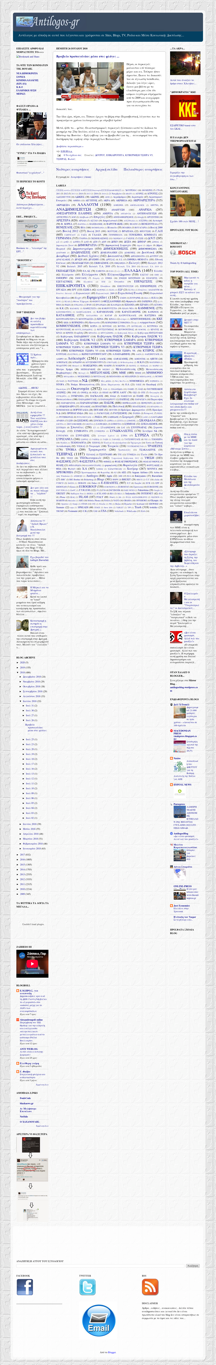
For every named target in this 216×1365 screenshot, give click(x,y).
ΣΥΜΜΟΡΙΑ (99, 431)
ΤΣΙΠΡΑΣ (61, 159)
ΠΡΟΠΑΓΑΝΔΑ (75, 413)
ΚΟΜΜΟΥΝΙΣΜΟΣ (68, 326)
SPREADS (83, 507)
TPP (129, 507)
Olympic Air (156, 500)
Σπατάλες (77, 427)
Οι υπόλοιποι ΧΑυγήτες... (30, 144)
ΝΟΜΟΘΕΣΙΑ (136, 380)
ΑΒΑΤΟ (128, 193)
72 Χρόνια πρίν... (35, 356)
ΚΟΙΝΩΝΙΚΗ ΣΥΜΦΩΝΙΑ (117, 322)
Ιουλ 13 (30, 773)
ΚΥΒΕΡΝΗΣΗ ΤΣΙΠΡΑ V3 (108, 347)
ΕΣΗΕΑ (87, 289)
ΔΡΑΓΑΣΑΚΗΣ (63, 259)
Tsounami (72, 511)
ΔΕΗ (95, 241)
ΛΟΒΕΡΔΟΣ (62, 362)
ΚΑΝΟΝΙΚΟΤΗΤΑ (63, 312)
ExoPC (73, 490)
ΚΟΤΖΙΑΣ (107, 326)
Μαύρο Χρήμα (64, 369)
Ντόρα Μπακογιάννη (82, 384)
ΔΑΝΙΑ (76, 241)
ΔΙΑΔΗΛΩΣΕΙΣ (80, 252)
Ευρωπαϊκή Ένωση (130, 293)
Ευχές (78, 297)
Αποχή (140, 217)
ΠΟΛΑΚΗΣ (85, 406)
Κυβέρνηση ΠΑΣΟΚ (110, 336)
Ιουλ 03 (30, 813)
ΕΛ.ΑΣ (86, 270)
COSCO (59, 483)
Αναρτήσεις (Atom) (81, 176)
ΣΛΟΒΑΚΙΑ (101, 423)
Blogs (100, 479)
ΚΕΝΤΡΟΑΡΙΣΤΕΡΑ (65, 318)
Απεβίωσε (84, 217)
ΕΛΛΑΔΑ (133, 270)
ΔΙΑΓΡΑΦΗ (61, 252)
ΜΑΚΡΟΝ (120, 365)
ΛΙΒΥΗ (153, 358)
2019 (22, 667)
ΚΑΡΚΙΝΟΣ (153, 311)
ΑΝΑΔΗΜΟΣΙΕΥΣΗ (73, 209)
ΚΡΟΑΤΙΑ (93, 333)
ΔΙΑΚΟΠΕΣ (129, 252)
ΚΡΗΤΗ (69, 332)
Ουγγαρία (154, 392)
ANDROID (78, 476)
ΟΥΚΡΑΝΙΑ (77, 395)
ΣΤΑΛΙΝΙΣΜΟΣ (108, 427)
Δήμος (149, 245)
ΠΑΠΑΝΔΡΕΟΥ (107, 399)
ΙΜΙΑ (58, 304)
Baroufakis (157, 475)
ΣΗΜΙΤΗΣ (131, 420)
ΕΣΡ (120, 289)
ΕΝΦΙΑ (108, 278)
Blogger (112, 1352)
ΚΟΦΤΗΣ (142, 329)
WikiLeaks (131, 511)
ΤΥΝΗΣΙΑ (131, 454)
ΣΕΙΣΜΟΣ (82, 420)
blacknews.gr (26, 1103)
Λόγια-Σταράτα (183, 866)
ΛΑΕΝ (138, 354)
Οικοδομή (151, 384)
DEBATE (82, 483)
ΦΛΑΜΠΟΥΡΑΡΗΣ (93, 465)
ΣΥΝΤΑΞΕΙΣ (82, 435)
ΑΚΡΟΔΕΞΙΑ (63, 205)
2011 (58, 193)
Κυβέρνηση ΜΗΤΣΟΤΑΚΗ (150, 332)
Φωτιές (71, 159)
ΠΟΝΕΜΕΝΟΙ (62, 409)
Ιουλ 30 (30, 710)
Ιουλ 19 (30, 754)
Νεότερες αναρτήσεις (72, 169)
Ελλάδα (158, 270)
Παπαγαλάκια (64, 399)
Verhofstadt (118, 511)
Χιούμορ (132, 468)
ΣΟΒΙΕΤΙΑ (116, 423)
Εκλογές (134, 263)
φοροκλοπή (110, 465)
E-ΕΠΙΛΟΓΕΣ (109, 483)
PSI (110, 504)
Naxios (177, 758)
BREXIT (126, 479)
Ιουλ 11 (30, 783)
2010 (22, 889)
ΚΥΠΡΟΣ (148, 350)
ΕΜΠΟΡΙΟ (61, 278)
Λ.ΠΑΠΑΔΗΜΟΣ (121, 354)
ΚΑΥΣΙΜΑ (150, 315)
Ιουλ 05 (30, 803)
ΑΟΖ (73, 217)
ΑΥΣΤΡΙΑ (143, 220)
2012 (66, 193)
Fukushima (143, 490)
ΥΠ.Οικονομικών (90, 458)
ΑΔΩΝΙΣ (94, 196)
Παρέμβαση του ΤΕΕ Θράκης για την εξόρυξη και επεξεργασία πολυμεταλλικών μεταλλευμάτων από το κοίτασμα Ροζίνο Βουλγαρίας (32, 1031)
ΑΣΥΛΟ (94, 220)
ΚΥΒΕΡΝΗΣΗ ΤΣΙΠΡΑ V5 (139, 155)
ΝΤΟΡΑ (60, 384)
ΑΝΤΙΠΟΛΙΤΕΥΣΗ (146, 213)
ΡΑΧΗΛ (136, 413)
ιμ (159, 301)
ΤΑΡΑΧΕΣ (116, 439)
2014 (81, 193)
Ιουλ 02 (30, 817)
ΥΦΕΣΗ (149, 458)
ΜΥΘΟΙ (159, 376)
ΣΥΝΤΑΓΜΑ (62, 435)
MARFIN (60, 500)
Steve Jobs (108, 507)
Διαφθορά (62, 256)
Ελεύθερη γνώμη (29, 1063)
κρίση (80, 332)
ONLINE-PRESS (183, 886)
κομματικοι (147, 322)
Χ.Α (84, 468)
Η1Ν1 (58, 301)
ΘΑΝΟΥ (96, 301)
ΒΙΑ (83, 227)
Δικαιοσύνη (115, 256)
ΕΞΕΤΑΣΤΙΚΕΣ (64, 281)
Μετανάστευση (126, 369)
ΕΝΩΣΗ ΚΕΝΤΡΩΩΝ (129, 278)
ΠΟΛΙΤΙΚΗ (101, 406)
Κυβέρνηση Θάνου (126, 333)
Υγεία (144, 454)
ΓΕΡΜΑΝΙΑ (63, 238)
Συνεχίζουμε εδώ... (183, 919)
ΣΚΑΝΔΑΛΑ (147, 420)
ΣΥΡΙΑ (124, 435)
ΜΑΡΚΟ (156, 365)
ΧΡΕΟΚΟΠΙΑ (64, 472)
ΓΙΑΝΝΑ (83, 238)
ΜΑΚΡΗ (108, 365)
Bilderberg (88, 479)
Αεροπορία (137, 196)
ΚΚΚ (66, 322)
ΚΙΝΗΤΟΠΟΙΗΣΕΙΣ (140, 318)
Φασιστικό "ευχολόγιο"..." (30, 172)
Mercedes (71, 500)
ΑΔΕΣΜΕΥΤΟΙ (63, 196)
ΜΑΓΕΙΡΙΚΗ (154, 362)
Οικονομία (80, 388)
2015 (88, 193)
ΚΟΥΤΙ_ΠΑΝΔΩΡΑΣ (84, 329)
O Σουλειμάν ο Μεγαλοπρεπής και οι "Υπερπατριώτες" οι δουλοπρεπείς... (185, 601)
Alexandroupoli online (31, 1019)
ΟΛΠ (140, 389)
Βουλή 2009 (156, 227)
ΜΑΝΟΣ (132, 365)
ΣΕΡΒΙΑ (110, 420)
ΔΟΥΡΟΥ (100, 155)
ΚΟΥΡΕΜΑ (152, 326)
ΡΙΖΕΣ (160, 413)
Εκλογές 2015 (74, 266)
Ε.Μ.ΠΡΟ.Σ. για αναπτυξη (29, 992)
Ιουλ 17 (30, 763)
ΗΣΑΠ (67, 301)
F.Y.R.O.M (84, 490)
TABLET (120, 507)
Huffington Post (77, 493)
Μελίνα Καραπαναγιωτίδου (185, 846)
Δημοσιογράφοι (83, 248)
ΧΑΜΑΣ (99, 469)
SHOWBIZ (153, 503)
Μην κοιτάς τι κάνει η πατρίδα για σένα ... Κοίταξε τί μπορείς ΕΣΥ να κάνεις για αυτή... (185, 286)
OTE (94, 504)
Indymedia (130, 493)
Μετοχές (82, 373)
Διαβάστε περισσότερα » (69, 146)
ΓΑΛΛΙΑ (96, 234)
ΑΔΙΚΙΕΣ (80, 196)
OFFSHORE (141, 500)
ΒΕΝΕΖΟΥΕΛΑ (149, 223)
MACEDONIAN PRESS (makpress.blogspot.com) (185, 735)
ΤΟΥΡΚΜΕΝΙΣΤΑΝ (135, 446)
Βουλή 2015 (93, 231)
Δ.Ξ (57, 241)
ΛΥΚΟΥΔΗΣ (111, 362)
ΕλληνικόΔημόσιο (119, 274)
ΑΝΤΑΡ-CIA (126, 213)
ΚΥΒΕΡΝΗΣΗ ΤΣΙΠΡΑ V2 (70, 347)
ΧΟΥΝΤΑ (152, 468)
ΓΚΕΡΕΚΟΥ (118, 238)
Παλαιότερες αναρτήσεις (143, 169)
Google (157, 490)
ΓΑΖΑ (84, 234)
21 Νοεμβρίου (115, 193)
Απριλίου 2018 (31, 833)
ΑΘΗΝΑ (76, 200)
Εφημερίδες (97, 297)
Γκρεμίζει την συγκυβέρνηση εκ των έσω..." (182, 176)
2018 (104, 193)
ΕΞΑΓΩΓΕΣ (151, 278)
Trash (138, 507)
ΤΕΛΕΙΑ (63, 442)
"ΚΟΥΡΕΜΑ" (131, 190)
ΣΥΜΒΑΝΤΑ (81, 430)
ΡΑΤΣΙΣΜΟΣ (120, 413)
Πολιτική (118, 406)
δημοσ (139, 245)
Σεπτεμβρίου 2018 (33, 691)
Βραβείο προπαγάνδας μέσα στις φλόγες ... (87, 56)
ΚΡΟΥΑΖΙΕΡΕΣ (107, 333)
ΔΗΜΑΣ (155, 241)
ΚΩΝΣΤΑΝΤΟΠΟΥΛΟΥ (94, 354)
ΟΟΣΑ (95, 392)
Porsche (102, 504)
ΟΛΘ (105, 389)
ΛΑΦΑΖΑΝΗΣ (120, 358)
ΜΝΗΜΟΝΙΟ (154, 373)
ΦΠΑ (58, 468)
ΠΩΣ (91, 413)
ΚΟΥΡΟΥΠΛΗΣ (63, 329)
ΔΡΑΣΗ (78, 259)
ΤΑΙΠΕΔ (95, 439)
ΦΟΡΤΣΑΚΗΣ (153, 465)
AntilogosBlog (181, 833)
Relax (118, 503)
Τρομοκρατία (97, 449)
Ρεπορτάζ (148, 413)
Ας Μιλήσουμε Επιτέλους (28, 1110)
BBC (63, 479)
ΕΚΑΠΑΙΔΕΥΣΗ (80, 262)
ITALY (99, 497)
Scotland (140, 503)
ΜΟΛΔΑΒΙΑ (69, 376)
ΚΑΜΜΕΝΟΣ (146, 308)
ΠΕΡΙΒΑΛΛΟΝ (129, 402)
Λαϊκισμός (77, 358)
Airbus (156, 472)
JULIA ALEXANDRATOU (136, 497)
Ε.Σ (120, 259)
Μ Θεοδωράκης (127, 362)
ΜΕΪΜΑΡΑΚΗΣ (88, 369)
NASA (107, 500)
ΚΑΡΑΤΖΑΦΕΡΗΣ (131, 311)
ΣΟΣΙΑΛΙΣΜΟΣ (149, 423)
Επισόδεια (105, 286)
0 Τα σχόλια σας (73, 155)
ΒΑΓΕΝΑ (82, 224)
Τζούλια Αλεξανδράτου (115, 442)
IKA (112, 493)
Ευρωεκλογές (83, 293)
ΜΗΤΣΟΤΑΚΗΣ (100, 373)
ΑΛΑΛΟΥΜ (87, 204)
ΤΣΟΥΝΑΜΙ (105, 454)
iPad (161, 493)
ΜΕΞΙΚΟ (106, 369)
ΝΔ (84, 380)
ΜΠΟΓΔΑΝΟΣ (146, 376)
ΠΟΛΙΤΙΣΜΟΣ (139, 406)
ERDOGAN (61, 486)
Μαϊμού (75, 365)
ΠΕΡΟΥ (159, 403)
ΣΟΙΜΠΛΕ (130, 423)
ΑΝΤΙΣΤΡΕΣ (62, 217)
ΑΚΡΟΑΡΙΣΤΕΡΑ (144, 200)
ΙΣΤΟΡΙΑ (158, 304)
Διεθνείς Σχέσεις (88, 256)
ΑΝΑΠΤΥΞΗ (118, 209)
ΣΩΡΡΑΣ (84, 439)
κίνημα (123, 319)
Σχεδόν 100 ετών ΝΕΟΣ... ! (184, 221)
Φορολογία (130, 465)
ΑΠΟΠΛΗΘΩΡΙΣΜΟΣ (123, 217)
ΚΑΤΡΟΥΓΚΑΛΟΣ (127, 315)
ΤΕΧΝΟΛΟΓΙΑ (78, 442)
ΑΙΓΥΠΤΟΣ (91, 200)
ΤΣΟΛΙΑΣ (90, 454)
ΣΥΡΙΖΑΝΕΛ (64, 439)
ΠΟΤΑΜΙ (98, 409)
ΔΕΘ (104, 241)
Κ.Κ (62, 308)
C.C (148, 479)
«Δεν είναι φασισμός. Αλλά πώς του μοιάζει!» (191, 637)
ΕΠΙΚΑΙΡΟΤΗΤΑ (115, 155)
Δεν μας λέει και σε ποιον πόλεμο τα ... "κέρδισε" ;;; (39, 492)
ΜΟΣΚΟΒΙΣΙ (84, 376)
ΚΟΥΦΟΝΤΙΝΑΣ (126, 329)
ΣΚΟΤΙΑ (59, 424)
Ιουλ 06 (30, 798)
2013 (73, 193)
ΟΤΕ (143, 392)
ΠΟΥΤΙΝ (113, 409)
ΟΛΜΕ (131, 389)
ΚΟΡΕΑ (93, 326)
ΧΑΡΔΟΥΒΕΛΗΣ (115, 469)
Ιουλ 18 (30, 758)
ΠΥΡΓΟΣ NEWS (182, 784)
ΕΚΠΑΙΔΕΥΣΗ (65, 271)
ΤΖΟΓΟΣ (96, 442)
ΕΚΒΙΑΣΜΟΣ (101, 262)
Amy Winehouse (63, 476)
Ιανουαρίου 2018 (32, 848)
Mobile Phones (94, 500)
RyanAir (128, 503)
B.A (129, 475)
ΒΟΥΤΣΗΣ (112, 231)
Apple (109, 475)
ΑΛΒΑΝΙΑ (118, 205)
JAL (120, 497)
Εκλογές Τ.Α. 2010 (99, 266)
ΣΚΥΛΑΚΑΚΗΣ (74, 423)
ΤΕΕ (146, 439)
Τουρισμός (94, 446)
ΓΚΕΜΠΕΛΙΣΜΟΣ (99, 238)
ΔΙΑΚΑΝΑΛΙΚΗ (108, 252)
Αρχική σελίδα (107, 169)
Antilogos (92, 476)
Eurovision (138, 486)
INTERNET (147, 493)
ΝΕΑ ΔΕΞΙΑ (106, 381)
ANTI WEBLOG (29, 1049)
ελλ (119, 271)
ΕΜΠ (157, 274)
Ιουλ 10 (30, 788)
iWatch (112, 497)
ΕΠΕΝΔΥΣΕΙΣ (143, 281)
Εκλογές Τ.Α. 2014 (126, 266)
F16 (103, 490)
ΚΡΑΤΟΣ (155, 329)
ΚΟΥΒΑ (121, 326)
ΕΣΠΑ (111, 289)
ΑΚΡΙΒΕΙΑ (121, 200)
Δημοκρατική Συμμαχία (118, 245)
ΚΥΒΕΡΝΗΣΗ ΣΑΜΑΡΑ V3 (99, 343)
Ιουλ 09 (30, 793)
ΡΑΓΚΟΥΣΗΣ (103, 413)
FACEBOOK (114, 490)
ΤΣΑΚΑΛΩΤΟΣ (147, 449)
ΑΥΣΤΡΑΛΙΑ (129, 220)
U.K (85, 511)
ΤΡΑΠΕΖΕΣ (155, 446)
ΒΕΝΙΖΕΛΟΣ (64, 227)
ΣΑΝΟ (145, 417)
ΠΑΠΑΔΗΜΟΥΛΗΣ (87, 399)
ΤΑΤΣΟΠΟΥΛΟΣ (132, 439)
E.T (128, 483)
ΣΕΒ (71, 420)
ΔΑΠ (86, 241)
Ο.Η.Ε (138, 384)
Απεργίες (99, 217)
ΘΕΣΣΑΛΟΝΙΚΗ (112, 301)
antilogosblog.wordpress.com (184, 688)
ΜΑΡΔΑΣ (144, 365)
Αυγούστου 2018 (32, 696)
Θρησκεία (131, 301)
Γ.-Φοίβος (25, 1071)
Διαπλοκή (148, 252)
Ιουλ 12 (30, 778)
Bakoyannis (140, 475)
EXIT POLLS (61, 490)
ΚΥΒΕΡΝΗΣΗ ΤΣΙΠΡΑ (139, 343)
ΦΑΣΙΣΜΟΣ (63, 461)
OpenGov (65, 504)
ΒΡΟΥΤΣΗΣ (145, 231)
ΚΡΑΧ (59, 332)
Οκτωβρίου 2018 (32, 686)
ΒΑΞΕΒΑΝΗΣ (96, 223)
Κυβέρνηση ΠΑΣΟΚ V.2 (79, 340)
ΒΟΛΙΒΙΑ (126, 227)
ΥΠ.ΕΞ (70, 458)
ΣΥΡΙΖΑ (142, 434)
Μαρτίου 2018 (31, 838)
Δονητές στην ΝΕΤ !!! (191, 321)
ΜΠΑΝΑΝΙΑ (115, 376)
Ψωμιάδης (105, 472)
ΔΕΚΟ (114, 241)
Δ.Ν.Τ (151, 238)
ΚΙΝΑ (100, 318)
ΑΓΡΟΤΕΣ (152, 193)
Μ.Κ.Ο (140, 362)
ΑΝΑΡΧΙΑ (145, 209)
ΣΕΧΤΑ (120, 420)
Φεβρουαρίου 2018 (33, 843)
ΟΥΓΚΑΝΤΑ (61, 396)
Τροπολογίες (124, 449)
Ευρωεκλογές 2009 (105, 293)
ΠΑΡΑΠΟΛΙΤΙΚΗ (89, 402)
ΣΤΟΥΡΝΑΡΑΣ (139, 427)
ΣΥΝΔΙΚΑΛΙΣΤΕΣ (121, 431)
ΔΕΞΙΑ (127, 241)
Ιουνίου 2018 (30, 824)
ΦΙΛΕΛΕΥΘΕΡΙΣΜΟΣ (126, 461)
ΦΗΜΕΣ (107, 461)
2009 (22, 894)
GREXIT (60, 493)
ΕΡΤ (74, 289)
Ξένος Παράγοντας (110, 384)
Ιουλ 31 (30, 705)
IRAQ (72, 497)
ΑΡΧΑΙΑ (83, 220)
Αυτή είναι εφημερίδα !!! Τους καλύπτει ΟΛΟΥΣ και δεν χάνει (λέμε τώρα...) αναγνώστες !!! (31, 419)
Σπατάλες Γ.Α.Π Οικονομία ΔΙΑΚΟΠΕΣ (88, 190)
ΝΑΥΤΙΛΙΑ (73, 380)
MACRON (155, 497)
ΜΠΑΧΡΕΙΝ (130, 376)
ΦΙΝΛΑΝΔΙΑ (75, 465)
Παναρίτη (154, 396)
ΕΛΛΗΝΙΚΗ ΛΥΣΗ (26, 90)
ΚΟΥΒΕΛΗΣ (136, 326)
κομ (135, 322)
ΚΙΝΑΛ (112, 318)
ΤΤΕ (120, 454)
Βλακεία (112, 227)
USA (103, 511)
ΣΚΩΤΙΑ (89, 424)
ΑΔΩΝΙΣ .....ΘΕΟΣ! (28, 387)
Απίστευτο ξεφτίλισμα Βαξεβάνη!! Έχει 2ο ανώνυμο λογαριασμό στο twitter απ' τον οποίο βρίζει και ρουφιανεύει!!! (184, 399)
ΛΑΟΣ (102, 358)
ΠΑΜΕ (140, 395)
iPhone (62, 497)
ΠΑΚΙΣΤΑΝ (126, 395)
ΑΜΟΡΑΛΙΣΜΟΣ (137, 205)
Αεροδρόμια (119, 196)
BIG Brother (74, 479)
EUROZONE (153, 486)
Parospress (179, 804)
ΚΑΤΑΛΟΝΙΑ (92, 315)
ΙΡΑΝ (89, 304)
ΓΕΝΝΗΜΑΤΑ (115, 234)
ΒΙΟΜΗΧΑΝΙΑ (98, 227)
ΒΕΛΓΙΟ (134, 223)
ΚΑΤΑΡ (108, 315)
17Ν (158, 190)
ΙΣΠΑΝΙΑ (129, 304)
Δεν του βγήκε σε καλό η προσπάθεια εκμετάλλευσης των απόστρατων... (31, 325)
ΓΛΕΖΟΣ (130, 238)
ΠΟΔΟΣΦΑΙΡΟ (67, 406)
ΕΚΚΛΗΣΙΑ (119, 262)
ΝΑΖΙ (61, 381)
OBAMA (127, 500)
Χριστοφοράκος (89, 472)
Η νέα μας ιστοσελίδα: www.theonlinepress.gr (193, 893)
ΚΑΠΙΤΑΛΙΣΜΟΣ (83, 312)
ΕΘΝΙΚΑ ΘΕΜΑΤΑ (137, 259)
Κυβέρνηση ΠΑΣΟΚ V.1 (147, 336)
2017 (22, 854)
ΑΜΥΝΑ (154, 205)
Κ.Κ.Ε (19, 87)
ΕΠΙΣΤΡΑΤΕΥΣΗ (125, 286)
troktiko (153, 507)
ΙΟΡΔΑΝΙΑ (78, 305)
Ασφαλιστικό (110, 220)
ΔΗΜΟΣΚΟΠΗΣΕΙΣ (115, 248)
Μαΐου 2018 (29, 828)
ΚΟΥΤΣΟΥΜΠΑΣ (105, 329)
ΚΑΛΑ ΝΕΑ (128, 308)
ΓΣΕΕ (140, 238)
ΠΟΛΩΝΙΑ (155, 406)
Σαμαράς (128, 417)
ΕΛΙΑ (111, 271)
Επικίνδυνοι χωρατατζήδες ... (191, 515)
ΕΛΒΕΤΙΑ (100, 270)
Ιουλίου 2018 (30, 701)
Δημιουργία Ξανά (65, 245)
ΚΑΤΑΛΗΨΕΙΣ (65, 315)
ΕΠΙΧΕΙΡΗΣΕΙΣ (148, 286)
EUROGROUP (87, 486)
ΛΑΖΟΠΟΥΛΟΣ (152, 354)
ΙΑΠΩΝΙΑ (147, 301)
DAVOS (71, 483)
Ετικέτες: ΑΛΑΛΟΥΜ (148, 289)
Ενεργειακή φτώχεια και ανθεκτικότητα (32, 1076)
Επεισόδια (119, 281)
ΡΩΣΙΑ (98, 416)
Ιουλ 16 (30, 768)
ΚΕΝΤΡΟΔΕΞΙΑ (86, 318)
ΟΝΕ (74, 392)
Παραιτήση (157, 399)
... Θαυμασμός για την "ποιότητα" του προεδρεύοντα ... (28, 300)
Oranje (75, 504)
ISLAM (83, 497)
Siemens (60, 507)
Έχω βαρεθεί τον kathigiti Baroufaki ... (39, 560)
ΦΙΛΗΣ (60, 465)
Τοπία (149, 442)
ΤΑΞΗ (105, 439)
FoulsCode (25, 1098)
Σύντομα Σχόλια (106, 435)
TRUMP (60, 511)
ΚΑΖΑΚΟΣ (74, 308)
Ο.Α (127, 384)
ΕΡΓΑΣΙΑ (61, 289)
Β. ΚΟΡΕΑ (66, 223)
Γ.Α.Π (159, 231)
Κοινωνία (94, 322)
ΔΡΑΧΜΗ (93, 259)
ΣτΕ (123, 427)
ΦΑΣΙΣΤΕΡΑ (87, 461)
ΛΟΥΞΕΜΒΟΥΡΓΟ (94, 362)
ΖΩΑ (146, 298)
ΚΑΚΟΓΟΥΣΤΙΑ (109, 308)
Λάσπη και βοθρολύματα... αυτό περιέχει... (30, 206)
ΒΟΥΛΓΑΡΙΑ (141, 227)
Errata (72, 486)
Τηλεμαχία (135, 442)
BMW (115, 479)
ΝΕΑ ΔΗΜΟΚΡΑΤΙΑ (27, 73)
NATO (116, 500)
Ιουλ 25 (30, 739)
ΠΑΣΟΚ (109, 403)
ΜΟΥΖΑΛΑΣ (99, 376)
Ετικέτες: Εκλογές (64, 293)
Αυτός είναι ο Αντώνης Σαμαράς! (31, 1053)
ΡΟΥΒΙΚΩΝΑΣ (66, 416)
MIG (81, 500)
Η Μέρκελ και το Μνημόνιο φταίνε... (39, 590)
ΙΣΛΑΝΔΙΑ (116, 304)
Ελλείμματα (90, 274)
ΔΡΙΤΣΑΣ (110, 259)
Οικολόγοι (61, 389)
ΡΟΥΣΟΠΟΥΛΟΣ (84, 417)
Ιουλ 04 (30, 808)
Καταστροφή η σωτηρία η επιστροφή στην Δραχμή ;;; (39, 625)
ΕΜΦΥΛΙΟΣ (81, 278)
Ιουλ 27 (30, 715)
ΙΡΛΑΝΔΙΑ (101, 304)
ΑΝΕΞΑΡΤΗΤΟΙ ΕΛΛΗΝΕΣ (74, 213)
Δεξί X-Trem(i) (181, 704)
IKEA (119, 493)
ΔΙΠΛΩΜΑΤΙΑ (138, 256)
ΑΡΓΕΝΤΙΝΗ (153, 217)
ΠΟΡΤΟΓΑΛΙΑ (80, 409)
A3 (115, 472)
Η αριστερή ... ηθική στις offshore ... (191, 355)
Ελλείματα (68, 274)
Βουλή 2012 (70, 231)
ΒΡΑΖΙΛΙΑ (127, 231)
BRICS (139, 479)
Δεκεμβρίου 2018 (32, 676)
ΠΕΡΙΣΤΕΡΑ (147, 402)
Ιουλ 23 (30, 744)
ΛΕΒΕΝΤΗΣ (140, 358)
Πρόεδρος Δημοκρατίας (133, 409)
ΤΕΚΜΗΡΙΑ (157, 439)
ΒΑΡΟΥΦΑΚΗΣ (114, 223)
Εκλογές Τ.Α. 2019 (150, 266)
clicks (156, 479)
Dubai (94, 483)
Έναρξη (96, 278)
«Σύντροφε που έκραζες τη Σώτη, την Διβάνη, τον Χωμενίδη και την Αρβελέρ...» (184, 558)
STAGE (97, 507)
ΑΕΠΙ (107, 197)
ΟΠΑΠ (105, 392)
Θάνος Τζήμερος (81, 301)
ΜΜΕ (122, 373)
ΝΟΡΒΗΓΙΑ (154, 381)
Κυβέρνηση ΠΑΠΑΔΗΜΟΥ (75, 336)
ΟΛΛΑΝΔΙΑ (117, 389)
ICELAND (101, 493)
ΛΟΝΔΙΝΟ (77, 362)
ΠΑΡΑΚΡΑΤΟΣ (68, 402)
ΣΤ (94, 427)
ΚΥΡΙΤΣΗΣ (61, 354)
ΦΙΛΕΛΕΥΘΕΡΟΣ (151, 461)
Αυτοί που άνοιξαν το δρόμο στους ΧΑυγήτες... (183, 81)
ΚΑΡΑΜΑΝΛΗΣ (105, 311)
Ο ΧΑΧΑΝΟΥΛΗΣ (29, 1122)
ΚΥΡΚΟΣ (74, 354)
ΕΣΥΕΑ (131, 289)
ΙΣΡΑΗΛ (144, 304)
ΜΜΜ (138, 372)
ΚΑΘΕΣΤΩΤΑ (90, 308)
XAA (143, 511)
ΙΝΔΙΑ (68, 304)
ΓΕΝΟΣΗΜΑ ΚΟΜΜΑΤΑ (143, 234)
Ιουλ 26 (30, 720)
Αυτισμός (158, 220)
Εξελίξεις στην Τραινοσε (181, 910)
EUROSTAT (123, 486)
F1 (98, 490)
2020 (22, 662)
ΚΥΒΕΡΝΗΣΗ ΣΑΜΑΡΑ (120, 340)
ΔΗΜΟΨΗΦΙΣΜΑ (147, 248)
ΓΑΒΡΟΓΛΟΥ (70, 235)
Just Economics (182, 905)
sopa (72, 507)
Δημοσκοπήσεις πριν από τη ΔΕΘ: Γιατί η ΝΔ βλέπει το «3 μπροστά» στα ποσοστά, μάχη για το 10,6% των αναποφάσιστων (33, 1004)
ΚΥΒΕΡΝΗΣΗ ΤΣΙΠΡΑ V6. (121, 350)
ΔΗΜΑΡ (141, 241)
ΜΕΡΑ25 (20, 93)
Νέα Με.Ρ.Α (120, 381)
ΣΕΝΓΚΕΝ (98, 420)
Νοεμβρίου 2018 (31, 681)
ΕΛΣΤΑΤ (144, 274)
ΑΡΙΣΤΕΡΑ (63, 220)
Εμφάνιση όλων (42, 1084)
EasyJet (138, 483)
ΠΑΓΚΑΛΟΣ (96, 395)
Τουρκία (113, 446)
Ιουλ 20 (30, 749)
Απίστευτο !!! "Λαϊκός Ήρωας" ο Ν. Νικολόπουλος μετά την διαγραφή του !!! (32, 528)
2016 (96, 193)
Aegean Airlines (140, 472)
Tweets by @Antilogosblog (183, 262)
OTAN (84, 503)
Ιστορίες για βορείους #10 (191, 855)
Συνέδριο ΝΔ (150, 430)
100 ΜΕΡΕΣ (147, 190)
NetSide (24, 1116)
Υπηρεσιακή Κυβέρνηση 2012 (125, 458)
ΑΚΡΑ (106, 200)
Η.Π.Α (154, 297)
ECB (148, 483)
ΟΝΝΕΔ (84, 392)
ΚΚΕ (160, 319)
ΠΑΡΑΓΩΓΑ (140, 399)
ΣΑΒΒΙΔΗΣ (113, 416)
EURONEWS (109, 487)
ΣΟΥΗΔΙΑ (61, 427)
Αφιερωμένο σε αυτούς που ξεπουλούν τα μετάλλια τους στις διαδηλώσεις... (31, 456)
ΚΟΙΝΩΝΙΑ (78, 322)
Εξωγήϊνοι (88, 281)
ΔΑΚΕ (66, 241)
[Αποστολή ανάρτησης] (58, 155)
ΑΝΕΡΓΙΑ (108, 213)
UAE (95, 511)
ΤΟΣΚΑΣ (81, 446)
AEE (123, 472)
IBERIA (90, 493)
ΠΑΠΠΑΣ (124, 399)
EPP (157, 483)
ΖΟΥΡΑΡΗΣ (135, 297)
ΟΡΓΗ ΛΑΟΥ (119, 392)
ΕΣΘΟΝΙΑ (101, 289)
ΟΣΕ (135, 392)
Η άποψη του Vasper (185, 917)
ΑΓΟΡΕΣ (140, 193)
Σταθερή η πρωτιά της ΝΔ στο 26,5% (192, 746)
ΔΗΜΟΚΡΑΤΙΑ (87, 245)
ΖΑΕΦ (123, 297)
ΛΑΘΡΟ (59, 358)
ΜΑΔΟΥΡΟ (61, 365)
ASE (120, 475)
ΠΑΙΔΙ (113, 395)
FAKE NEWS (129, 490)
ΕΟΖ (103, 281)
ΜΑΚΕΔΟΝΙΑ (90, 365)
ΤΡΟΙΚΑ (71, 449)
